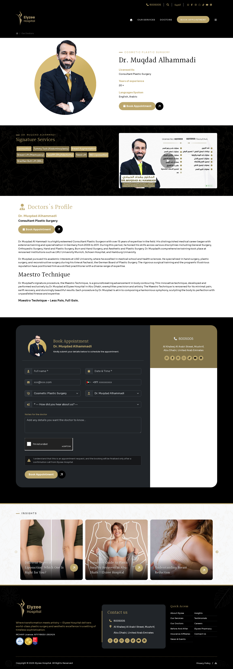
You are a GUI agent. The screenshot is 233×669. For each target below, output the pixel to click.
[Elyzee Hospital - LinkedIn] (210, 4)
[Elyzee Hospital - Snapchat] (199, 4)
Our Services (146, 19)
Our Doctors (27, 33)
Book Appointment (139, 106)
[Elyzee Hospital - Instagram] (195, 4)
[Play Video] (168, 161)
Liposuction (24, 148)
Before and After (179, 628)
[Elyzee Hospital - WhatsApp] (188, 4)
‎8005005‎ (185, 339)
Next (217, 552)
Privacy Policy (203, 663)
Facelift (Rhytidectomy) (60, 154)
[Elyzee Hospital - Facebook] (191, 4)
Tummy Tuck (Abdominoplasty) (51, 148)
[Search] (168, 5)
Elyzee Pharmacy (203, 628)
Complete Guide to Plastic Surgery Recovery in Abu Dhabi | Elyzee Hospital (109, 567)
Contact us (117, 612)
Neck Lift (81, 154)
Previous (16, 552)
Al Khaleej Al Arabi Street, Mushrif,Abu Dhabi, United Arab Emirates (134, 629)
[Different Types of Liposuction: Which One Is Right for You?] (51, 550)
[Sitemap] (216, 663)
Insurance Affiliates (180, 634)
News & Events (178, 639)
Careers (198, 623)
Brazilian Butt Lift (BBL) (30, 161)
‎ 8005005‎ (155, 4)
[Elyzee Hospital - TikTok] (203, 4)
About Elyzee (177, 613)
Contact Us (200, 634)
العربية (178, 5)
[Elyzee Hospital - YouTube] (207, 4)
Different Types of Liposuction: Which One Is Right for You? (44, 567)
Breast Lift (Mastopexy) (30, 154)
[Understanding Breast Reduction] (181, 550)
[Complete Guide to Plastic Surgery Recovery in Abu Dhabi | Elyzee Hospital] (116, 550)
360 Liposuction (98, 154)
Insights (29, 513)
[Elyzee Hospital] (25, 18)
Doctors (166, 19)
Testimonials (200, 618)
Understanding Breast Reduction (171, 570)
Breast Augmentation (83, 148)
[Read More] (74, 568)
